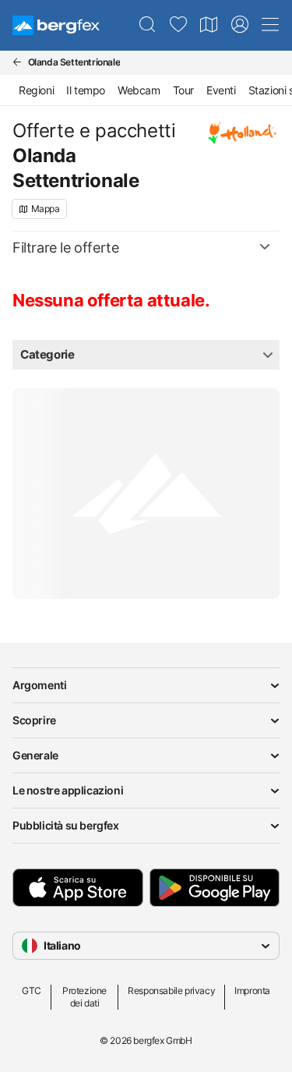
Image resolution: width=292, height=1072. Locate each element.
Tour (183, 90)
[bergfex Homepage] (56, 25)
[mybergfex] (239, 25)
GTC (31, 990)
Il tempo (85, 90)
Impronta (252, 990)
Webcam (139, 90)
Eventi (221, 90)
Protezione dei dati (84, 997)
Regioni (36, 90)
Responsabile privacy (171, 990)
